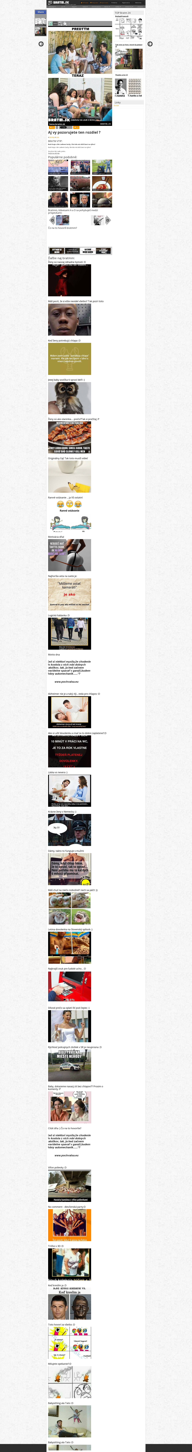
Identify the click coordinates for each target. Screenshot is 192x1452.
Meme (106, 7)
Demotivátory (96, 7)
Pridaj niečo (94, 2)
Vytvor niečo (104, 2)
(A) (53, 127)
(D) (77, 127)
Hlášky (117, 7)
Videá (84, 7)
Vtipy (73, 7)
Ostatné (140, 7)
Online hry (128, 7)
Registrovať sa (126, 2)
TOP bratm (85, 2)
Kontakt (116, 105)
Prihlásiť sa (114, 2)
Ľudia (57, 137)
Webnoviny (138, 2)
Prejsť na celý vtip (54, 153)
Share (41, 12)
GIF (62, 7)
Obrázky (51, 7)
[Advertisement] (80, 15)
